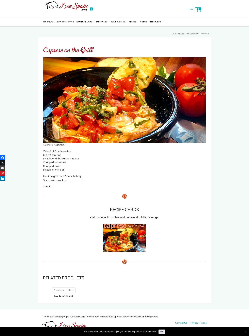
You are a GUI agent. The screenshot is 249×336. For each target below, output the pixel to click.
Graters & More (84, 22)
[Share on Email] (2, 168)
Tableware (101, 22)
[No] (245, 331)
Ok (161, 331)
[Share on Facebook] (2, 157)
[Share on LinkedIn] (2, 178)
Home (175, 33)
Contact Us (181, 322)
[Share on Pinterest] (2, 173)
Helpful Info (155, 22)
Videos (143, 22)
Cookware (48, 22)
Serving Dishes (118, 22)
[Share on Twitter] (2, 162)
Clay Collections (65, 22)
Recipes (133, 22)
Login (191, 9)
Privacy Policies (198, 322)
